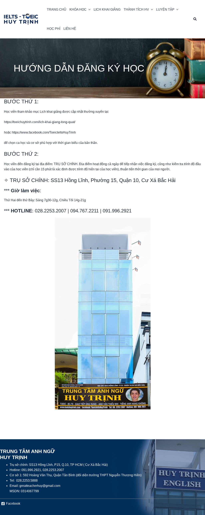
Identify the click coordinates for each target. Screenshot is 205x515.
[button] (80, 9)
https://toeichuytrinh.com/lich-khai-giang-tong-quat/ (39, 122)
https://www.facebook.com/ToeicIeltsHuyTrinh (44, 132)
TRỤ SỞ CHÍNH (29, 180)
